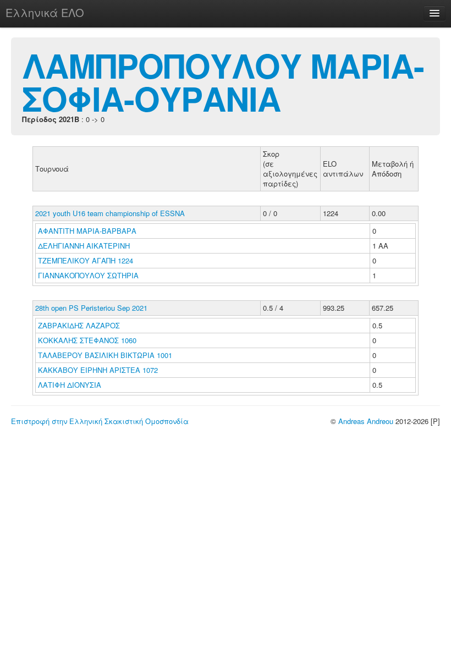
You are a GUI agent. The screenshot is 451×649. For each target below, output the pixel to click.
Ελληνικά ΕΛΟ (45, 12)
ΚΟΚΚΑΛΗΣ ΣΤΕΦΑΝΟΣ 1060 (87, 340)
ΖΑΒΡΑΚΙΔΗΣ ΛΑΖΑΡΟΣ (80, 325)
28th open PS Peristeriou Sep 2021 (91, 307)
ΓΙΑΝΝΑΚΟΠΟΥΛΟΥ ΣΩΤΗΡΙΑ (89, 275)
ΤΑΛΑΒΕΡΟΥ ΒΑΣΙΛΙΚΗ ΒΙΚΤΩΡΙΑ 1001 (105, 355)
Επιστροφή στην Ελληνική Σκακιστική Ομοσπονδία (100, 421)
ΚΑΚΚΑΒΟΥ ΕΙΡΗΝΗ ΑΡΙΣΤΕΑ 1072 (98, 370)
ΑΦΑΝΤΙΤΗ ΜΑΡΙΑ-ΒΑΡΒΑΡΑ (88, 231)
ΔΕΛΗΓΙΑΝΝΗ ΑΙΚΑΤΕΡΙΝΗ (85, 245)
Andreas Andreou (365, 421)
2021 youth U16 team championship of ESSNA (110, 213)
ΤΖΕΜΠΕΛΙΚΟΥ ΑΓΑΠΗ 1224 (85, 260)
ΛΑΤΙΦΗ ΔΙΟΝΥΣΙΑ (70, 385)
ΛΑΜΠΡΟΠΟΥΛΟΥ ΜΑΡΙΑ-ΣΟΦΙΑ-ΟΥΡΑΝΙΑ (223, 81)
